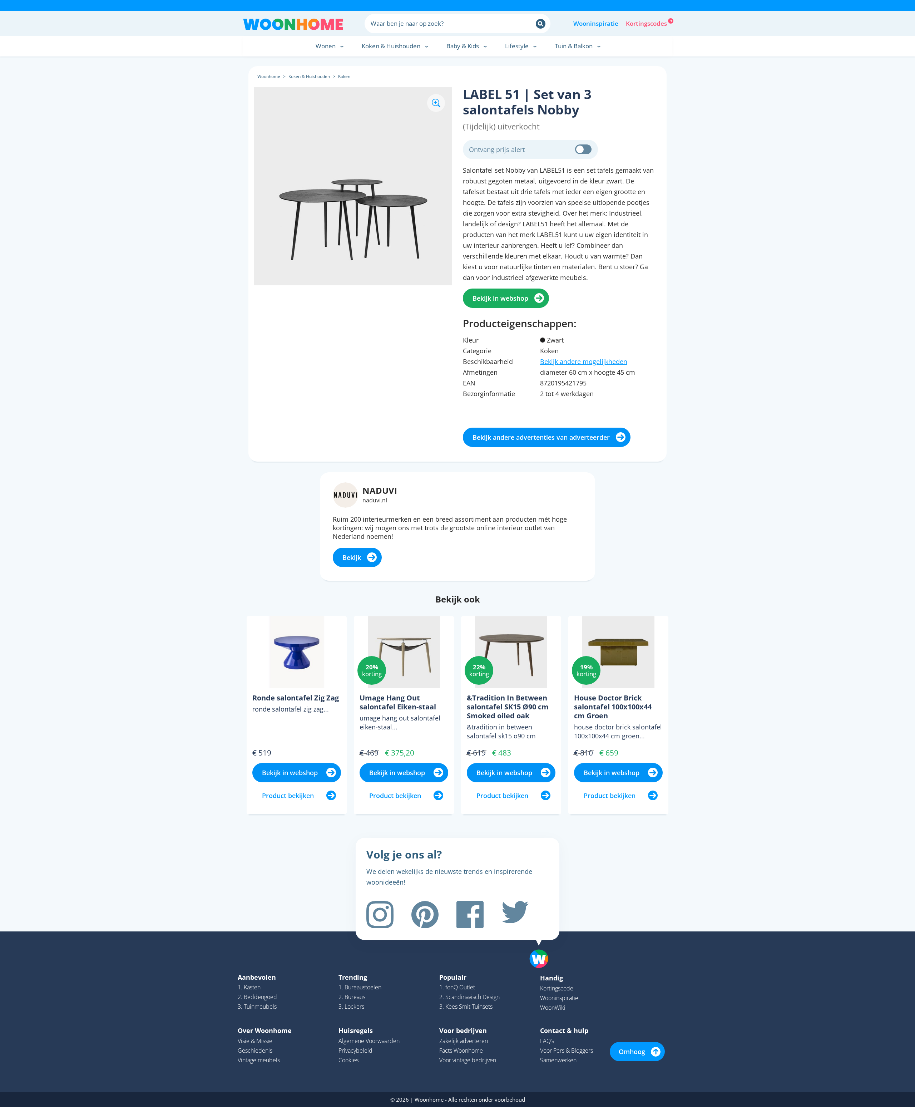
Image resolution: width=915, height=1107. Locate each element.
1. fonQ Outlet (457, 987)
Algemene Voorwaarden (369, 1041)
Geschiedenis (255, 1050)
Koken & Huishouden (309, 76)
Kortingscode (556, 988)
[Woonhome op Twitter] (515, 914)
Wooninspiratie (595, 23)
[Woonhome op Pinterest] (425, 914)
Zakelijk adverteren (463, 1041)
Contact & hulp (564, 1030)
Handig (551, 978)
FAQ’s (547, 1041)
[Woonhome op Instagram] (380, 914)
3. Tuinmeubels (257, 1006)
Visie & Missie (255, 1041)
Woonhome (268, 76)
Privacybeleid (355, 1050)
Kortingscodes (647, 23)
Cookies (348, 1060)
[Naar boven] (542, 947)
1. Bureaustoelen (359, 987)
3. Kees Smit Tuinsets (466, 1006)
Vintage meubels (259, 1060)
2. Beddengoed (257, 997)
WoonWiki (552, 1008)
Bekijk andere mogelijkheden (583, 361)
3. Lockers (351, 1006)
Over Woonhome (265, 1030)
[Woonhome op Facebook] (470, 914)
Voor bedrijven (463, 1030)
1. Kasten (249, 987)
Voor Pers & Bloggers (566, 1050)
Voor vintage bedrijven (467, 1060)
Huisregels (355, 1030)
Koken (344, 76)
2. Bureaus (351, 997)
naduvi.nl (374, 500)
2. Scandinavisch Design (469, 997)
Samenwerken (558, 1060)
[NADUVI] (345, 494)
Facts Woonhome (461, 1050)
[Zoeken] (540, 24)
